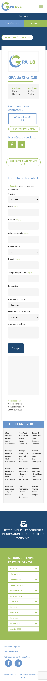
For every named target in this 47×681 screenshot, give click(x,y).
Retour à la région (19, 37)
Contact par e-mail (24, 128)
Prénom (14, 219)
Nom (13, 206)
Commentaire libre (16, 324)
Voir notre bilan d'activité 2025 (23, 162)
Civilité (11, 194)
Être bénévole (12, 23)
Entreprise (13, 286)
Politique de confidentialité (17, 656)
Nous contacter (11, 651)
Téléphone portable (20, 272)
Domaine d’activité (16, 299)
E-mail (14, 259)
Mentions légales (12, 646)
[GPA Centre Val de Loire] (12, 6)
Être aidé (23, 16)
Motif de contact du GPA (19, 311)
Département (14, 246)
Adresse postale (18, 233)
